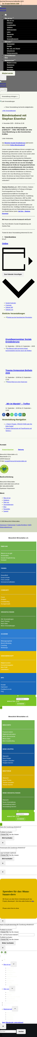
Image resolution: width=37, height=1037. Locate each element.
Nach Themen (5, 621)
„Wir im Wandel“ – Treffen (18, 404)
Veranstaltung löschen (9, 806)
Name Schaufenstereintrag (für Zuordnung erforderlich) (17, 924)
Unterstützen (5, 669)
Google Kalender (11, 303)
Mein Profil (4, 667)
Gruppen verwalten (8, 760)
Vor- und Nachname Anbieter (9, 934)
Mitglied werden (12, 62)
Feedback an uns (6, 689)
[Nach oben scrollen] (2, 952)
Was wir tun (10, 20)
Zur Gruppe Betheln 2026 (10, 3)
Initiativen (10, 22)
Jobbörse (10, 27)
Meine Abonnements (9, 736)
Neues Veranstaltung (9, 802)
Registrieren (10, 65)
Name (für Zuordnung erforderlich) (10, 827)
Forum (3, 597)
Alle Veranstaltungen (7, 619)
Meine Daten (6, 738)
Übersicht (5, 756)
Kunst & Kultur (5, 577)
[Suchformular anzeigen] (3, 77)
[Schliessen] (1, 707)
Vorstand (3, 560)
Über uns (6, 502)
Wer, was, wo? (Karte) (13, 48)
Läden (9, 32)
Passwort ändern (8, 732)
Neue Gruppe (7, 758)
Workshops (4, 647)
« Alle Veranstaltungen (9, 110)
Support (5, 511)
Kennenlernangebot (7, 665)
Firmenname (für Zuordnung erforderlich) (12, 847)
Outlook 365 (9, 307)
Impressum (3, 525)
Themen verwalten (8, 782)
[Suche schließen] (3, 1026)
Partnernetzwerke (12, 53)
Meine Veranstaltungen (8, 625)
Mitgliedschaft (7, 1009)
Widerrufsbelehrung (6, 527)
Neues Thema (7, 780)
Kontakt (9, 46)
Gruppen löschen (8, 762)
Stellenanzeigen (11, 29)
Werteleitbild (10, 44)
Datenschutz (11, 525)
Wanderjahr (10, 34)
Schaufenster (11, 51)
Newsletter (10, 69)
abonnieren (20, 704)
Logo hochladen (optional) (8, 853)
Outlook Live (9, 309)
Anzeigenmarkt (5, 604)
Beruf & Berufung (6, 643)
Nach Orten (4, 623)
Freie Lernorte (5, 579)
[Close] (3, 842)
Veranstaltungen (10, 55)
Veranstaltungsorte (12, 39)
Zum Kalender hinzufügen (13, 274)
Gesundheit (4, 575)
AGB (29, 525)
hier (32, 901)
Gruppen (3, 599)
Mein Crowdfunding (9, 741)
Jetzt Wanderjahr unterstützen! (12, 1022)
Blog (6, 57)
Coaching (4, 645)
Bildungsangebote (6, 641)
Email (17, 701)
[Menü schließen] (0, 956)
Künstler (9, 36)
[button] (4, 414)
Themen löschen (8, 784)
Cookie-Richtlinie (21, 525)
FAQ (2, 691)
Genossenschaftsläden (8, 582)
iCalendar (9, 305)
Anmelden (10, 67)
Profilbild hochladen (6, 832)
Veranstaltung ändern (9, 804)
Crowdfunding (11, 25)
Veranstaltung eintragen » (9, 96)
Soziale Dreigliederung (8, 558)
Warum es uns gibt (6, 553)
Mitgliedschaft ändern (9, 734)
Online (5, 243)
